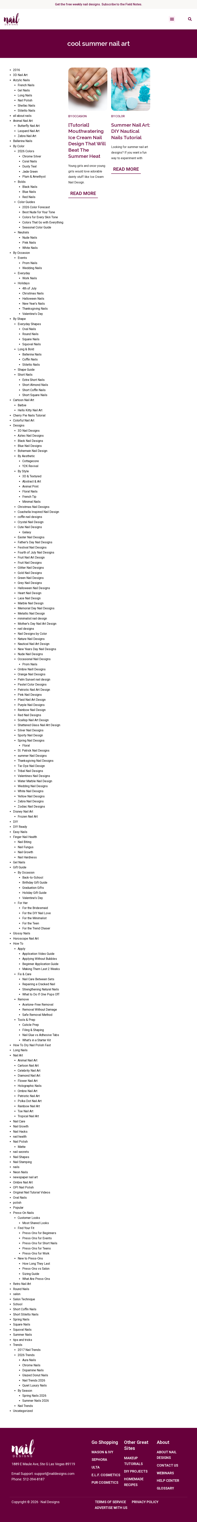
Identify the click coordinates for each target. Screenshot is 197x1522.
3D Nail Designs (29, 430)
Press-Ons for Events (37, 1238)
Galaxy (26, 532)
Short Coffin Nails (34, 390)
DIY (15, 822)
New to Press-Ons (30, 1258)
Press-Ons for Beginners (39, 1233)
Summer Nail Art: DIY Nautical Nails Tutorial (130, 131)
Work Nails (29, 278)
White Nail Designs (30, 791)
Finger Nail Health (25, 837)
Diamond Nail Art (29, 1075)
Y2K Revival (30, 466)
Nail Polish (25, 100)
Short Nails (25, 374)
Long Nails (25, 95)
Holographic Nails (30, 1086)
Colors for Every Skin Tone (40, 217)
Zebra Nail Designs (31, 801)
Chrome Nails (31, 1365)
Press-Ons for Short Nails (39, 1243)
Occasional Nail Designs (34, 659)
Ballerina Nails (22, 141)
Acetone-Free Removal (37, 1004)
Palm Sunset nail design (34, 679)
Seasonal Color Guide (36, 227)
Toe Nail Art (25, 1111)
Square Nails (30, 339)
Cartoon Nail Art (23, 400)
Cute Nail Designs (30, 527)
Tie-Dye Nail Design (31, 766)
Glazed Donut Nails (35, 1375)
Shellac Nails (26, 105)
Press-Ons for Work (35, 1253)
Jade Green (30, 171)
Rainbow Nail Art (29, 1106)
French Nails (26, 85)
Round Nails (30, 334)
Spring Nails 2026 (34, 1395)
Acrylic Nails (21, 80)
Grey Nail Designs (30, 583)
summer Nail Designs (32, 756)
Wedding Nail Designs (33, 786)
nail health (20, 1136)
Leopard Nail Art (28, 131)
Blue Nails (29, 192)
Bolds (22, 182)
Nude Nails (29, 237)
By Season (25, 1390)
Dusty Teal (29, 166)
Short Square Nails (34, 395)
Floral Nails (30, 491)
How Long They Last (36, 1263)
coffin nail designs (30, 517)
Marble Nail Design (30, 603)
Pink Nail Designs (30, 695)
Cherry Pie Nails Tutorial (29, 415)
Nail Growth (25, 852)
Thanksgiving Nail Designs (35, 761)
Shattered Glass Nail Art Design (39, 725)
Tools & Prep (26, 1020)
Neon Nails (20, 1172)
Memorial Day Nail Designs (36, 608)
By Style (23, 471)
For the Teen (30, 923)
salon (16, 1294)
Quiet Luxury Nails (34, 1385)
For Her (23, 903)
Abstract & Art (31, 481)
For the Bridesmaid (35, 908)
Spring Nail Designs (31, 740)
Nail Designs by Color (32, 634)
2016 (16, 70)
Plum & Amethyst (34, 176)
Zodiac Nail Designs (31, 806)
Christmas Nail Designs (33, 507)
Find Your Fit (26, 1228)
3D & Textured (31, 476)
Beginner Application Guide (40, 964)
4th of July (29, 288)
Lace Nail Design (29, 598)
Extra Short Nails (33, 380)
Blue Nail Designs (30, 446)
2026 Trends (26, 1355)
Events (22, 258)
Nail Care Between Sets (38, 979)
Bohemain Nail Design (32, 451)
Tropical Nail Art (28, 1116)
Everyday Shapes (29, 324)
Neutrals (23, 232)
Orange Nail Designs (31, 674)
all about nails (22, 116)
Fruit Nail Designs (30, 562)
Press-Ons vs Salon (35, 1268)
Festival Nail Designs (32, 547)
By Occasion (21, 253)
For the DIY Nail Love (36, 913)
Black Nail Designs (30, 441)
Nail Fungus (25, 847)
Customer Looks (29, 1218)
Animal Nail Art (23, 121)
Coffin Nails (30, 359)
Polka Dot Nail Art (30, 1101)
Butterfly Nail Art (29, 126)
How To (18, 943)
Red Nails (28, 197)
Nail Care (19, 1121)
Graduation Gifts (33, 888)
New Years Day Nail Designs (37, 649)
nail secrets (21, 1152)
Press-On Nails (23, 1213)
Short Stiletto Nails (25, 1314)
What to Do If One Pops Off (40, 994)
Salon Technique (24, 1299)
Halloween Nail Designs (34, 588)
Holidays (24, 283)
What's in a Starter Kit (36, 1040)
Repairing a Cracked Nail (38, 984)
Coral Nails (29, 161)
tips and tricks (22, 1340)
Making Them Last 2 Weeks (41, 969)
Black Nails (29, 187)
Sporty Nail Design (30, 735)
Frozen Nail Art (28, 816)
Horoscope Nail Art (26, 938)
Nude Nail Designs (30, 654)
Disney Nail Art (23, 811)
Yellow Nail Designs (31, 796)
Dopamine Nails (33, 1370)
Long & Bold (26, 349)
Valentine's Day (32, 314)
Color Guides (26, 202)
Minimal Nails (31, 501)
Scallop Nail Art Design (33, 720)
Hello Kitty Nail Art (30, 410)
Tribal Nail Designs (30, 771)
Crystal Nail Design (30, 522)
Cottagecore (30, 461)
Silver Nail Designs (30, 730)
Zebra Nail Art (27, 136)
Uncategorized (23, 1411)
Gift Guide (19, 867)
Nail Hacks (20, 1131)
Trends (17, 1345)
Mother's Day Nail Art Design (37, 624)
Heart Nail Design (29, 593)
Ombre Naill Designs (32, 669)
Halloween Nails (33, 298)
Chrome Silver (31, 156)
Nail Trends (25, 1406)
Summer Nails (22, 1334)
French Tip (29, 496)
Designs (18, 425)
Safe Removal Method (37, 1015)
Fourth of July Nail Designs (36, 552)
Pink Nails (29, 242)
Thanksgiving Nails (35, 308)
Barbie (22, 405)
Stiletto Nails (26, 110)
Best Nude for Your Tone (38, 212)
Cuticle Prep (30, 1025)
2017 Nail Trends (29, 1350)
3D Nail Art (20, 75)
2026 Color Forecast (36, 207)
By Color (18, 146)
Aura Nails (29, 1360)
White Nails (30, 248)
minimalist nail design (32, 618)
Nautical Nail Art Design (33, 644)
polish (17, 1202)
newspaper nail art (25, 1177)
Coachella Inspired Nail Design (38, 512)
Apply (21, 949)
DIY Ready (20, 827)
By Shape (19, 319)
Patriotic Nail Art (29, 1096)
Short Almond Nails (35, 385)
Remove (23, 999)
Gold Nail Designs (30, 573)
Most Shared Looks (35, 1223)
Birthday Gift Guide (34, 882)
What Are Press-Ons (36, 1279)
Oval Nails (29, 329)
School (17, 1304)
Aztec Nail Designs (31, 435)
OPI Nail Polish (23, 1187)
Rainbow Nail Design (32, 710)
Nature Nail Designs (31, 639)
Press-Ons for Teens (36, 1248)
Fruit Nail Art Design (31, 557)
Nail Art (18, 1055)
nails (16, 1167)
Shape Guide (26, 369)
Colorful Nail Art (23, 420)
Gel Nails (24, 90)
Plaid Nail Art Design (32, 700)
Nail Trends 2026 (33, 1380)
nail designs (26, 629)
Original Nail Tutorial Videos (31, 1192)
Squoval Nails (31, 344)
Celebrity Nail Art (29, 1070)
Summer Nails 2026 (35, 1400)
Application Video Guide (38, 954)
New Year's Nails (33, 303)
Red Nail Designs (29, 715)
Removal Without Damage (39, 1009)
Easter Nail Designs (31, 537)
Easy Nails (20, 832)
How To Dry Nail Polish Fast (32, 1045)
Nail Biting (24, 842)
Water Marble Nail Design (35, 781)
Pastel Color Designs (32, 684)
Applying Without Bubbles (39, 959)
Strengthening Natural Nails (40, 989)
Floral (26, 745)
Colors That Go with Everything (42, 222)
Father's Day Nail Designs (35, 542)
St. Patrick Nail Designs (33, 750)
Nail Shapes (21, 1157)
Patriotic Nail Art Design (34, 690)
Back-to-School (32, 877)
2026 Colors (26, 151)
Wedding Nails (32, 268)
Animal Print (30, 486)
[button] (172, 19)
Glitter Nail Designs (31, 567)
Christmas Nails (33, 293)
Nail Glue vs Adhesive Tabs (40, 1035)
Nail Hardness (27, 857)
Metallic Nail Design (31, 613)
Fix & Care (24, 974)
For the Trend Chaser (36, 928)
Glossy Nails (21, 933)
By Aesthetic (26, 456)
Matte (22, 1147)
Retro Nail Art (22, 1284)
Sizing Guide (30, 1274)
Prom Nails (29, 263)
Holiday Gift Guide (34, 893)
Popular (18, 1207)
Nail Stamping (22, 1162)
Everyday (24, 273)
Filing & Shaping (33, 1030)
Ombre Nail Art (27, 1091)
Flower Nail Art (28, 1081)
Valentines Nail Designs (34, 776)
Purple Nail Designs (31, 705)
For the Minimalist (34, 918)
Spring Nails (21, 1319)
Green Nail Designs (31, 578)
